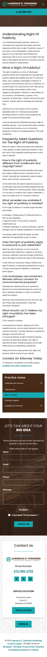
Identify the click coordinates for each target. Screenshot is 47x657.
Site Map (17, 647)
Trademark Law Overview (14, 383)
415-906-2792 (24, 12)
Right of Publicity (11, 395)
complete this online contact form (17, 366)
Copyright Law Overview (14, 406)
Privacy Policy (29, 647)
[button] (43, 4)
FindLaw (34, 650)
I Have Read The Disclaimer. (25, 515)
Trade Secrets (10, 390)
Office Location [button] (23, 610)
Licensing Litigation (12, 400)
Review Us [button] (23, 624)
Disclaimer (23, 510)
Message (7, 489)
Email (6, 464)
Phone (6, 477)
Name (6, 452)
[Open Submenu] (41, 383)
